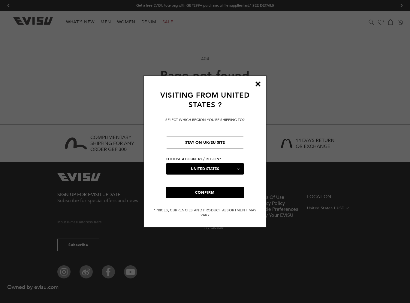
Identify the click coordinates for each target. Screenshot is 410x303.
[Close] (257, 84)
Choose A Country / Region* (193, 159)
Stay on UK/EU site (205, 142)
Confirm (205, 192)
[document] (205, 154)
